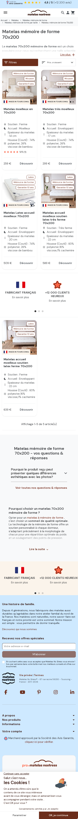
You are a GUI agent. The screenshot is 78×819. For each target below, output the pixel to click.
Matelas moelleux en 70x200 (18, 110)
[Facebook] (6, 692)
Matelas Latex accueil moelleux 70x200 (19, 214)
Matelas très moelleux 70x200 (58, 110)
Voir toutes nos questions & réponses (41, 488)
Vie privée (25, 675)
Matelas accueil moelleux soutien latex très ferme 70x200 (55, 218)
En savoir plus (20, 297)
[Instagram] (56, 692)
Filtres (10, 62)
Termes (39, 675)
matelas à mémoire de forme (45, 518)
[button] (63, 12)
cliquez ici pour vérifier (39, 742)
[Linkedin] (72, 692)
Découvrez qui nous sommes (19, 629)
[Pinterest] (39, 692)
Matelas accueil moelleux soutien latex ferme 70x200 (18, 362)
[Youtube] (22, 692)
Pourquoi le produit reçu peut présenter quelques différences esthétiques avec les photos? (33, 473)
